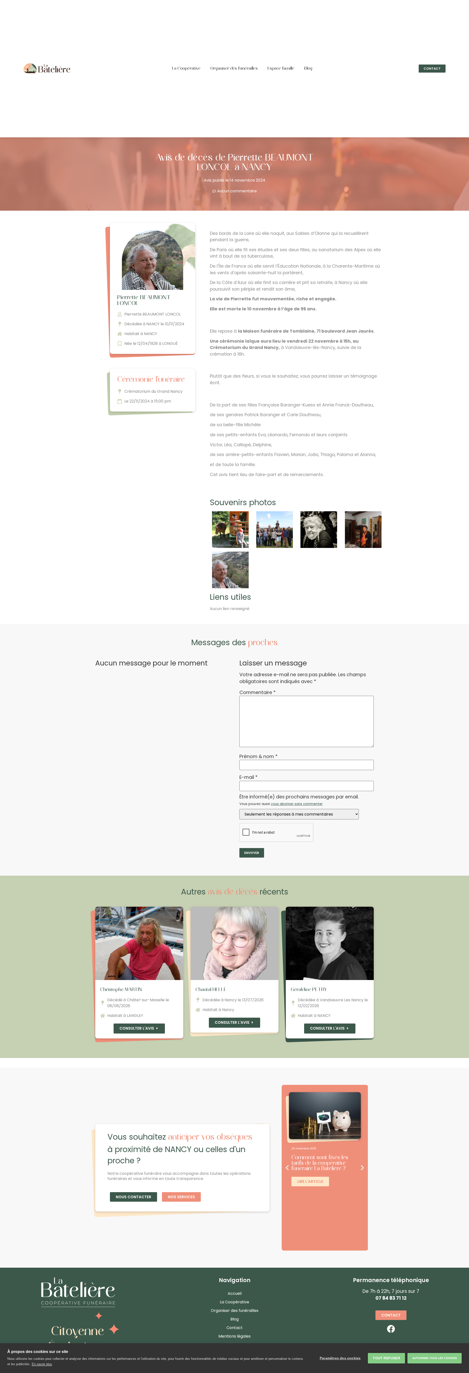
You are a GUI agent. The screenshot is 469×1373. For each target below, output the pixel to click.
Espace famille (280, 68)
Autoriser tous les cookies (434, 1358)
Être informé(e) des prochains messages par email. (299, 800)
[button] (432, 69)
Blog (308, 68)
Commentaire (257, 692)
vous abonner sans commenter (297, 804)
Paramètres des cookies (340, 1358)
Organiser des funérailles (234, 68)
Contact (234, 1327)
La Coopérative (186, 68)
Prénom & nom (258, 756)
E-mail (248, 777)
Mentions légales (234, 1336)
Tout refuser (386, 1358)
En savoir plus (42, 1364)
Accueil (235, 1293)
